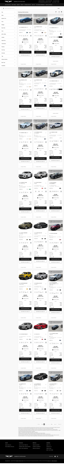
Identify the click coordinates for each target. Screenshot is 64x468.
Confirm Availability (25, 55)
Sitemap (20, 460)
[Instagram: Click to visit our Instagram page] (57, 456)
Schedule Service (27, 4)
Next (52, 424)
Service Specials (36, 448)
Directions (48, 448)
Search (59, 8)
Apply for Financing (23, 448)
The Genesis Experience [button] (40, 4)
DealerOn (17, 460)
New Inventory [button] (8, 4)
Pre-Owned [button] (14, 4)
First (39, 424)
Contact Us (49, 446)
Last (55, 424)
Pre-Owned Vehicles (9, 446)
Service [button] (22, 4)
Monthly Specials (49, 4)
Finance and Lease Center (24, 446)
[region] (25, 47)
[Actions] (30, 27)
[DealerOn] (7, 460)
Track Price (26, 42)
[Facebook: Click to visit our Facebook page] (55, 456)
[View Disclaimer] (27, 36)
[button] (31, 19)
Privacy (22, 460)
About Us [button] (33, 4)
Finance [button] (18, 4)
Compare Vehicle (23, 64)
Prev (42, 424)
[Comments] (30, 35)
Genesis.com (49, 460)
